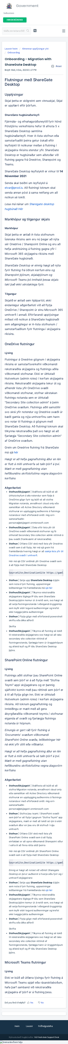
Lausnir (29, 1026)
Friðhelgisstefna (45, 1026)
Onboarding (13, 52)
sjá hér (49, 587)
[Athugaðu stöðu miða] (35, 30)
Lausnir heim (11, 48)
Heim (17, 1026)
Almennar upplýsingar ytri (35, 48)
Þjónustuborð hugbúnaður (21, 1037)
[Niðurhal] (27, 537)
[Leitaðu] (28, 31)
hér (16, 452)
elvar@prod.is (14, 187)
